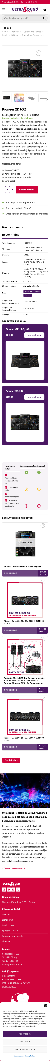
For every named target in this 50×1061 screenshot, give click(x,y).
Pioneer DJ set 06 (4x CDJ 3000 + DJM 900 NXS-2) (24, 739)
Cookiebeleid (18, 1056)
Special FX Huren (10, 930)
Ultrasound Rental (32, 31)
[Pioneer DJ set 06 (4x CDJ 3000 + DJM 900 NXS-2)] (25, 715)
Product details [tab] (12, 227)
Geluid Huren (8, 925)
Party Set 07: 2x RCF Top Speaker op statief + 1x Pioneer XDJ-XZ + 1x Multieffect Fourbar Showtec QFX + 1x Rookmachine (24, 680)
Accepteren (25, 1034)
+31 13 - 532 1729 (10, 960)
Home (5, 31)
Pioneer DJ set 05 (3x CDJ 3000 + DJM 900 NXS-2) (24, 622)
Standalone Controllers (32, 35)
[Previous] (6, 68)
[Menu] (3, 9)
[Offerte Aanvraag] (45, 9)
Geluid (5, 35)
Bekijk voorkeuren (25, 1049)
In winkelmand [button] (10, 630)
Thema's (6, 941)
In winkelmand (26, 189)
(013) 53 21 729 (32, 2)
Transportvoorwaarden (13, 936)
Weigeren (25, 1041)
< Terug (6, 28)
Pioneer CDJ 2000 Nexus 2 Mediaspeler (22, 566)
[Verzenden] (44, 18)
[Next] (43, 68)
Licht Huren (7, 919)
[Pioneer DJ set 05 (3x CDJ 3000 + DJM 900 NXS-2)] (25, 598)
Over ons (6, 914)
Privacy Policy (30, 1056)
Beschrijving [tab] (10, 234)
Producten (16, 31)
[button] (45, 1005)
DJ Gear (15, 35)
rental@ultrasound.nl (12, 964)
